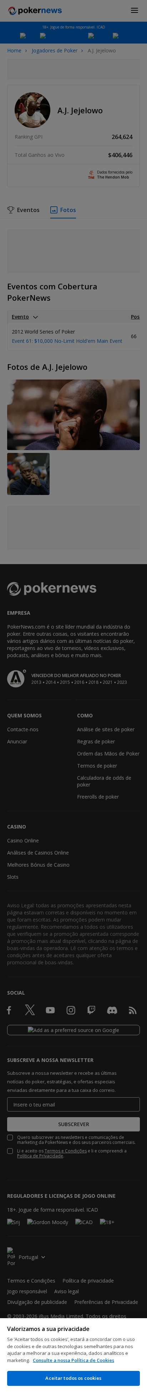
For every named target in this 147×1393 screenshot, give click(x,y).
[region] (73, 1355)
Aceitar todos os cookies (73, 1378)
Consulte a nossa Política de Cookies (73, 1360)
